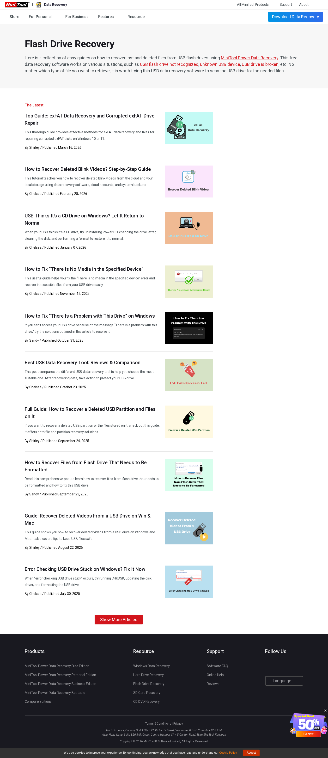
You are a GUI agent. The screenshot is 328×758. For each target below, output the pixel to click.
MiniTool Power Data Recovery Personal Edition (60, 675)
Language (282, 680)
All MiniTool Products (253, 4)
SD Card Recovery (146, 693)
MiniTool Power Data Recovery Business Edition (60, 684)
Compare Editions (38, 701)
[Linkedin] (286, 666)
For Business (77, 16)
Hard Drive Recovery (148, 675)
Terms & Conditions (158, 723)
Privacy (178, 723)
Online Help (215, 675)
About (304, 4)
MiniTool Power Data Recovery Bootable (55, 693)
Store (14, 16)
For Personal (40, 16)
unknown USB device (220, 64)
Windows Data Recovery (151, 666)
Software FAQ (217, 666)
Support (286, 4)
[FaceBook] (268, 666)
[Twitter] (277, 666)
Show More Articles (118, 619)
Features (106, 16)
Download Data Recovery (295, 16)
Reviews (213, 684)
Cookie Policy (228, 752)
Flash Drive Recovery (148, 684)
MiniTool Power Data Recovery (249, 57)
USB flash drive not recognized (169, 64)
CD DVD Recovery (146, 701)
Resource (136, 16)
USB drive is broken (260, 64)
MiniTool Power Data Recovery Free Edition (57, 666)
